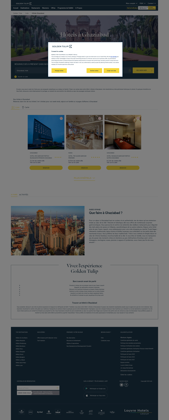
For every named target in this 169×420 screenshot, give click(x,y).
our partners (114, 56)
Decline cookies (94, 70)
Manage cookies (59, 70)
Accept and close (111, 70)
